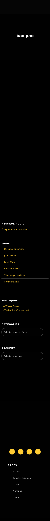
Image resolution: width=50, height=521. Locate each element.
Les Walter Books (10, 306)
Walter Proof (29, 127)
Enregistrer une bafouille (14, 229)
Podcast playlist (12, 268)
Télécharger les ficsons (15, 275)
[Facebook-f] (20, 451)
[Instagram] (29, 451)
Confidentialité (11, 281)
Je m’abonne (10, 255)
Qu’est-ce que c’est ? (14, 248)
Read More (12, 178)
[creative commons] (9, 372)
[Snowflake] (12, 451)
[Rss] (38, 451)
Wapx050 (14, 122)
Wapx (9, 130)
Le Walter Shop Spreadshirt (15, 310)
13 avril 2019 (12, 127)
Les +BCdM (9, 262)
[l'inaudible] (8, 7)
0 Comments (32, 130)
